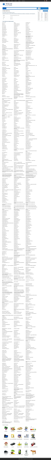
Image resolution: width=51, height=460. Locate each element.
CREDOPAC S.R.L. (28, 226)
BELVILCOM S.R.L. (16, 92)
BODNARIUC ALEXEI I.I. (28, 269)
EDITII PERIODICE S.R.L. (5, 244)
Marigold (27, 60)
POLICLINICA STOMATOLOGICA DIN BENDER (7, 331)
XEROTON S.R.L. (27, 188)
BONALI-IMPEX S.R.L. (28, 270)
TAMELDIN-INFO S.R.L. (4, 246)
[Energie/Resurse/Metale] (33, 436)
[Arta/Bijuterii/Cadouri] (19, 428)
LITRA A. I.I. (3, 373)
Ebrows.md (27, 67)
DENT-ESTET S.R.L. (16, 415)
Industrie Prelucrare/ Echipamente (26, 455)
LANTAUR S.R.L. (16, 324)
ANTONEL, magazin (28, 359)
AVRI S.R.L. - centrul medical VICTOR (6, 366)
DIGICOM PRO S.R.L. (16, 236)
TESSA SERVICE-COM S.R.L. (5, 162)
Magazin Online (4, 80)
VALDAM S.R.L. (15, 251)
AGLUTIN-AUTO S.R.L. (28, 345)
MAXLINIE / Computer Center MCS (17, 374)
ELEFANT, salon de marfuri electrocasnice (18, 152)
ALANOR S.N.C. (15, 350)
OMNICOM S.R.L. (27, 330)
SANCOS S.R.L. (4, 384)
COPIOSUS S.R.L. (16, 225)
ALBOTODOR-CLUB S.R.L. (29, 351)
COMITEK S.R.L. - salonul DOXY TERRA (18, 414)
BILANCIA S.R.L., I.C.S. (16, 268)
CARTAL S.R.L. (27, 197)
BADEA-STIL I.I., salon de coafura (29, 298)
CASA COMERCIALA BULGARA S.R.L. (6, 100)
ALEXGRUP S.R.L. (28, 107)
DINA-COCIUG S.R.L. (16, 237)
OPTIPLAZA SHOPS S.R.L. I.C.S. (29, 31)
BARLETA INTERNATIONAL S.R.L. (17, 90)
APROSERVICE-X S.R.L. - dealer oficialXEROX (19, 135)
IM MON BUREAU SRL (16, 30)
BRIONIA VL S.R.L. (28, 95)
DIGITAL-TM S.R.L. (28, 236)
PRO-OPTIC (27, 81)
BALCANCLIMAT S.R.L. (16, 143)
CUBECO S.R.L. (15, 228)
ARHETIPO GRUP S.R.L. (16, 136)
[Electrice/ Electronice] (26, 436)
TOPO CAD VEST (4, 42)
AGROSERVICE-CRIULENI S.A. (5, 348)
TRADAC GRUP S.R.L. (16, 121)
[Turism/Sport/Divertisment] (13, 451)
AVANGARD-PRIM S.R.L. (16, 264)
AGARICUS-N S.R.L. (16, 345)
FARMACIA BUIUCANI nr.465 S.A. (5, 367)
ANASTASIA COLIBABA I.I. (5, 357)
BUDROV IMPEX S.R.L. (28, 145)
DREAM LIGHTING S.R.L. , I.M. (29, 50)
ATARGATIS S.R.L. (16, 365)
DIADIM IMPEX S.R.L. (4, 235)
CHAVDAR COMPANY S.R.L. (5, 210)
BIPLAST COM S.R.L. (4, 40)
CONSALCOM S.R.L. (28, 315)
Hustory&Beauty (27, 79)
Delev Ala (15, 67)
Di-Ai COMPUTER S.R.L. (28, 234)
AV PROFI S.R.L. (27, 296)
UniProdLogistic (15, 28)
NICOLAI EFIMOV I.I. (4, 330)
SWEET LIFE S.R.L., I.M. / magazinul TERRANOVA (7, 402)
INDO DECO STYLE (4, 46)
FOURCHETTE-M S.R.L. (28, 319)
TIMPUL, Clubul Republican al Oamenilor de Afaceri (19, 163)
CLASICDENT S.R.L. (28, 413)
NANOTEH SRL (4, 51)
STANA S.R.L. (15, 398)
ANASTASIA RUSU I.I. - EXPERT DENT (18, 357)
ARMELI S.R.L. (15, 364)
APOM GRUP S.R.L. (16, 88)
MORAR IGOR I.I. (16, 31)
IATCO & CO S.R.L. (4, 30)
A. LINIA (3, 122)
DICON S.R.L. (27, 235)
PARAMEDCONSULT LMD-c (17, 63)
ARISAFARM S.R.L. (4, 364)
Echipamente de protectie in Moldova (6, 68)
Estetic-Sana (27, 68)
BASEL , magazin (27, 411)
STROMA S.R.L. (27, 64)
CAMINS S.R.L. (3, 195)
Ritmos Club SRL (4, 64)
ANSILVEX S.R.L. (27, 287)
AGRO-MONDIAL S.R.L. (28, 346)
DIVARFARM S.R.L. (28, 238)
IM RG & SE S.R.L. (28, 30)
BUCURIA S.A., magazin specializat (6, 312)
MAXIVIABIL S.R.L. (4, 374)
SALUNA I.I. (3, 82)
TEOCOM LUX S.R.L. (16, 160)
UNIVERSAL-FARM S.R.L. (5, 178)
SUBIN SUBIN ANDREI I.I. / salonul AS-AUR (30, 400)
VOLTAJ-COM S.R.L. (28, 187)
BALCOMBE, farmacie (28, 143)
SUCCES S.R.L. (4, 120)
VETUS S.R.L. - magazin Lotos (5, 184)
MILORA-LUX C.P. (4, 375)
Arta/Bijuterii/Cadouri (19, 431)
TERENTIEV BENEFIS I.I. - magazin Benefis (30, 160)
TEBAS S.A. (3, 158)
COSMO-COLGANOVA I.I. (5, 226)
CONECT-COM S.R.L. (28, 220)
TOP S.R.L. (27, 164)
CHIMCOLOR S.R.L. (28, 210)
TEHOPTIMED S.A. (16, 159)
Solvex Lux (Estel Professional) (17, 64)
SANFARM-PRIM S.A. (28, 384)
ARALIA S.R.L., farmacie (16, 361)
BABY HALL (3, 143)
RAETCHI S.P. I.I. (16, 331)
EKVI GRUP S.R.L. (4, 245)
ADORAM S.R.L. (4, 76)
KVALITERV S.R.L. (16, 245)
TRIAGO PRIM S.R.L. (4, 47)
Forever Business (4, 79)
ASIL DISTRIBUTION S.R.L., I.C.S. (5, 262)
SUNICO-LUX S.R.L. (28, 401)
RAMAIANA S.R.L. (4, 376)
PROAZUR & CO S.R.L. (16, 51)
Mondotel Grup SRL (4, 81)
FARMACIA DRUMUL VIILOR (17, 367)
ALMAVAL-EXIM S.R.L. (16, 108)
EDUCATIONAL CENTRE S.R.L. (17, 244)
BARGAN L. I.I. (15, 265)
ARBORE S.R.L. (4, 261)
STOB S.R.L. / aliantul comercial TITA (6, 400)
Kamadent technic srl (4, 31)
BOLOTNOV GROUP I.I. (16, 270)
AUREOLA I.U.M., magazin (5, 296)
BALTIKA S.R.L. (3, 90)
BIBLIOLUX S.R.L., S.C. (4, 268)
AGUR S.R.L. (15, 348)
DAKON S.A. (27, 229)
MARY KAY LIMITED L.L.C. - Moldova (6, 102)
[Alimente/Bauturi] (13, 428)
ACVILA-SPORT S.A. (28, 344)
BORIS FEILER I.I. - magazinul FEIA (29, 309)
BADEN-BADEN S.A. (4, 299)
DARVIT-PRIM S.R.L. (28, 247)
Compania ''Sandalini (28, 29)
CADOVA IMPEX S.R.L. (28, 193)
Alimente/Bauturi (13, 431)
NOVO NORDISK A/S (16, 330)
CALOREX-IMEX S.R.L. (16, 194)
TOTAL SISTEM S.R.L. (4, 165)
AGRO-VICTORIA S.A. (4, 347)
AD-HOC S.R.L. (27, 123)
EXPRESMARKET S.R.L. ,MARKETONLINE (30, 45)
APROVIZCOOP (4, 361)
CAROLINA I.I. (15, 197)
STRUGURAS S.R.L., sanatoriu (5, 65)
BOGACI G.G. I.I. (4, 270)
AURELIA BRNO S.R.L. (4, 89)
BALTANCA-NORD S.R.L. (28, 299)
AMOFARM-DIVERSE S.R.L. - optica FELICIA (19, 133)
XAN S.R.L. (15, 188)
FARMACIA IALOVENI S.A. (28, 367)
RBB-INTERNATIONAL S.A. (29, 331)
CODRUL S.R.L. (4, 216)
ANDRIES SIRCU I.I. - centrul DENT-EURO (6, 358)
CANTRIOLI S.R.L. (16, 195)
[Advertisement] (33, 4)
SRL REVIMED (27, 46)
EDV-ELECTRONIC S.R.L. (28, 244)
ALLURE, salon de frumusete (29, 283)
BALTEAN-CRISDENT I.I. (28, 89)
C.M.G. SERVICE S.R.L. (16, 193)
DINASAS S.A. (27, 237)
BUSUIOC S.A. (15, 98)
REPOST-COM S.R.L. (16, 377)
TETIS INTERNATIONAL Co (29, 162)
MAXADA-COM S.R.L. (28, 373)
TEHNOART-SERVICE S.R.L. (5, 159)
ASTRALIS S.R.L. (4, 264)
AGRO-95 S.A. (3, 346)
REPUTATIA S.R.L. (28, 377)
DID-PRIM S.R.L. (4, 236)
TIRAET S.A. (15, 164)
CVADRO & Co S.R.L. (28, 228)
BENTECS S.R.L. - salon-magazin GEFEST (18, 267)
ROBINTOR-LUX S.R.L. (28, 332)
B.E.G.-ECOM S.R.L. (16, 89)
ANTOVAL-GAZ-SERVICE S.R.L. (29, 134)
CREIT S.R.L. (3, 227)
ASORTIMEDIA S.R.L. (16, 111)
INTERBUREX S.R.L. (28, 322)
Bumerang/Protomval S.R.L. (5, 50)
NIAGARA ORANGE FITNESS (29, 328)
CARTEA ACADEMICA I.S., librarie (29, 366)
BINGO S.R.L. (27, 268)
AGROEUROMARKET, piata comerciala (30, 347)
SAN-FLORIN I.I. (15, 383)
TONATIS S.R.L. (4, 121)
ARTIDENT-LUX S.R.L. (28, 261)
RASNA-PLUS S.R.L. (16, 376)
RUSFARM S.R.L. (4, 382)
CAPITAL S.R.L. (27, 195)
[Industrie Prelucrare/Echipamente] (26, 451)
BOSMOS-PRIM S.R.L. (4, 145)
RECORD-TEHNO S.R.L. (28, 376)
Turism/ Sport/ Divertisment (13, 454)
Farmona (15, 69)
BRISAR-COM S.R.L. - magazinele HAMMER (19, 366)
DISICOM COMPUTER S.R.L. (5, 238)
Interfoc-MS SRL (15, 41)
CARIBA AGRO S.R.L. (28, 196)
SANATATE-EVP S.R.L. (28, 383)
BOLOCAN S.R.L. (27, 308)
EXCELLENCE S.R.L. (4, 318)
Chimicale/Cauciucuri (33, 431)
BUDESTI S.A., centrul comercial (17, 313)
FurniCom (27, 69)
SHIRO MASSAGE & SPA (28, 82)
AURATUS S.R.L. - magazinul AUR (6, 411)
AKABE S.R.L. (3, 107)
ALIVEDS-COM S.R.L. (4, 108)
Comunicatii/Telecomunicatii (19, 454)
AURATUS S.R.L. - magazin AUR (29, 88)
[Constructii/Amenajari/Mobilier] (13, 436)
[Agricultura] (6, 428)
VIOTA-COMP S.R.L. (16, 185)
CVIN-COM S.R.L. (4, 229)
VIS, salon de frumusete (4, 186)
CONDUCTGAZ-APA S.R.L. (17, 220)
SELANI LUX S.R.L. (28, 386)
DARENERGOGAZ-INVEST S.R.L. (29, 100)
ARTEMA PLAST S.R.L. (16, 76)
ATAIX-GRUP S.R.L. (28, 111)
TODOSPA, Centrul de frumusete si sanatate (30, 120)
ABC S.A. (15, 122)
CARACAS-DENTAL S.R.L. (17, 196)
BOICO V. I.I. (3, 308)
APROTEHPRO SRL (4, 29)
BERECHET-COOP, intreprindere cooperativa (19, 303)
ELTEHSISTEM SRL (16, 40)
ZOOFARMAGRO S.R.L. (28, 121)
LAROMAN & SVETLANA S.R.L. (29, 41)
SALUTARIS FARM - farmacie (29, 51)
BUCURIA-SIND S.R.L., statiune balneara (6, 313)
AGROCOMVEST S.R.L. (16, 347)
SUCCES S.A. (15, 401)
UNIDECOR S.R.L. (16, 47)
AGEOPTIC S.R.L (4, 124)
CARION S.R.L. (3, 197)
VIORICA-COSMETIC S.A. (5, 185)
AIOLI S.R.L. (15, 124)
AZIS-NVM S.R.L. (16, 142)
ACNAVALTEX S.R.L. (4, 344)
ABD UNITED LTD (28, 44)
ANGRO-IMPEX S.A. (28, 358)
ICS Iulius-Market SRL (28, 70)
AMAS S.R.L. (15, 109)
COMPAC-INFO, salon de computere (6, 218)
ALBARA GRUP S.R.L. (4, 351)
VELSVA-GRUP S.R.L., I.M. (29, 251)
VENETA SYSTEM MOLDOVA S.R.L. (29, 47)
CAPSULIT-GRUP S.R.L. (4, 196)
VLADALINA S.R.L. (28, 28)
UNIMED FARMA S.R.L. (16, 42)
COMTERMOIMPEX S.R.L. (28, 219)
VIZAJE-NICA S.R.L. (28, 186)
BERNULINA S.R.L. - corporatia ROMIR (30, 267)
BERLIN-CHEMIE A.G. (28, 92)
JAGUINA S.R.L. (27, 323)
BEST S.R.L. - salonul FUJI (28, 303)
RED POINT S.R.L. (16, 332)
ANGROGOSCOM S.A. (4, 287)
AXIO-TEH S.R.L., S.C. (4, 297)
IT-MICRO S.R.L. (15, 323)
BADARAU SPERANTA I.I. (16, 298)
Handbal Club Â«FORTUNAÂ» (5, 60)
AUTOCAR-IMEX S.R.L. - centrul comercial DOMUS (19, 296)
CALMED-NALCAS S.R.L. (5, 194)
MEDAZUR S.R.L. (28, 374)
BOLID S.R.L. (15, 308)
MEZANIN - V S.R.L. (16, 46)
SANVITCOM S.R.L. (16, 385)
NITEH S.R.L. (3, 63)
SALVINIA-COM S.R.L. (28, 382)
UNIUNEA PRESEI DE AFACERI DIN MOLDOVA (31, 246)
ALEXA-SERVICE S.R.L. (16, 107)
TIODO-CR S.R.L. (27, 402)
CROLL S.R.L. (3, 228)
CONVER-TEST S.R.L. (4, 225)
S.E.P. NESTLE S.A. (16, 382)
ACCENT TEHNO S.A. (4, 123)
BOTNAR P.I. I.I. (27, 412)
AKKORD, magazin (4, 350)
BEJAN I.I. (3, 267)
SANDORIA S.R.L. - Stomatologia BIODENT (18, 384)
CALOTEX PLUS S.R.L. (28, 194)
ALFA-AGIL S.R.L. (4, 22)
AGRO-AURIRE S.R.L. (16, 346)
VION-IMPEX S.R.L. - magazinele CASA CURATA (31, 184)
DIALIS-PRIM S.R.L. (16, 235)
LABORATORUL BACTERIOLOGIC (6, 324)
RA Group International (28, 63)
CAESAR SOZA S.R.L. (16, 247)
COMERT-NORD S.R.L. (28, 216)
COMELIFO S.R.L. (16, 216)
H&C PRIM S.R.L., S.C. (4, 70)
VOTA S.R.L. (3, 188)
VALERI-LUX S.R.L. (4, 67)
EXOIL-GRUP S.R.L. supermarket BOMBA (18, 318)
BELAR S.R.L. (27, 91)
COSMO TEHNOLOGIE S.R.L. (29, 225)
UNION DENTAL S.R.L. (16, 246)
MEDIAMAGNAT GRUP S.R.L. (29, 325)
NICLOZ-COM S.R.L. (16, 81)
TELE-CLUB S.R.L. (28, 159)
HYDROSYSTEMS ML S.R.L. (5, 41)
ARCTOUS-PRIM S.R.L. (28, 110)
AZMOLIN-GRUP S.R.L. (28, 142)
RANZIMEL (27, 245)
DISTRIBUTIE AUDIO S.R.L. (17, 238)
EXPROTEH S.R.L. (4, 69)
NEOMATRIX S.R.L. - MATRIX (17, 375)
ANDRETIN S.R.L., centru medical (29, 357)
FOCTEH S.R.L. (15, 319)
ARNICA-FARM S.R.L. (4, 365)
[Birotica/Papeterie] (26, 428)
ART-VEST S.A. (27, 136)
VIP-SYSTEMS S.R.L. (28, 185)
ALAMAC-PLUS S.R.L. (4, 260)
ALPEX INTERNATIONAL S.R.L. (29, 108)
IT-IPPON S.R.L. (4, 323)
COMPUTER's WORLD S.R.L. (17, 219)
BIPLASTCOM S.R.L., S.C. (5, 269)
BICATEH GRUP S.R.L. (28, 144)
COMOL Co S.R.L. (28, 217)
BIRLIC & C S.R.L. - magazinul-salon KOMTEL (19, 269)
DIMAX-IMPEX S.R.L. (4, 237)
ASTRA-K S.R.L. (27, 292)
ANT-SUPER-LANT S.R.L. (16, 134)
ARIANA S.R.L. (3, 111)
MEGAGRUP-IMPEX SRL (28, 80)
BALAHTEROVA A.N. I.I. (16, 299)
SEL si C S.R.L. (15, 386)
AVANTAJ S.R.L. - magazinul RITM (29, 365)
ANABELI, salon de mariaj (28, 260)
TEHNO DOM (27, 158)
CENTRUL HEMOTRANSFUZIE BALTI (18, 315)
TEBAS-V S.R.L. (15, 158)
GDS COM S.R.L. (16, 79)
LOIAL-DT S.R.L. (4, 325)
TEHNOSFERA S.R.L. (16, 120)
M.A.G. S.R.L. (15, 373)
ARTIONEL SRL (15, 29)
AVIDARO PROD (4, 45)
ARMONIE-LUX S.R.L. (28, 364)
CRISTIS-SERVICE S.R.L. (28, 227)
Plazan (14, 22)
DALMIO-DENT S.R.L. (4, 415)
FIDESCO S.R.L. (27, 318)
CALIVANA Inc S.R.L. (4, 146)
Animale (33, 454)
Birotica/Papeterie (26, 431)
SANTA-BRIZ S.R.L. (4, 385)
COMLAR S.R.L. (4, 217)
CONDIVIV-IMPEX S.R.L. (4, 220)
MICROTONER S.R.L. (16, 102)
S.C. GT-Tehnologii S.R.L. (28, 40)
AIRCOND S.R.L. (27, 124)
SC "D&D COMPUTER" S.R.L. (29, 102)
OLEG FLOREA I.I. (28, 375)
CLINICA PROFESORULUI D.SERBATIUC (6, 414)
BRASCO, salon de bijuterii (17, 95)
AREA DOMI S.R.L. (4, 136)
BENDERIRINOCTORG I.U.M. (5, 303)
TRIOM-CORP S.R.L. (16, 65)
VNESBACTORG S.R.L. (16, 187)
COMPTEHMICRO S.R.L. (28, 218)
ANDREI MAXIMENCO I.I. (5, 134)
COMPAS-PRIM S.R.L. (16, 218)
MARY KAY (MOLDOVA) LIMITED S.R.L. (18, 325)
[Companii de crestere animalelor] (33, 451)
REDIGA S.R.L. (3, 377)
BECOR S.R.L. (15, 91)
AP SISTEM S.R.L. (4, 88)
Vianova (3, 44)
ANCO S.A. (27, 109)
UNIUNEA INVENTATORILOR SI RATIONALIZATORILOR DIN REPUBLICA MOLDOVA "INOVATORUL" (31, 172)
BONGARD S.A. (4, 95)
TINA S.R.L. (27, 163)
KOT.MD (15, 101)
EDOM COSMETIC (16, 68)
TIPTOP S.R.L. (3, 164)
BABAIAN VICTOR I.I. (16, 297)
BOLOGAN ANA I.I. (4, 309)
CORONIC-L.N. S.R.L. (16, 45)
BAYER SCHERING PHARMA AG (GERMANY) (31, 265)
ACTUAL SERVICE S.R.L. (16, 344)
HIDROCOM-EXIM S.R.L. (5, 101)
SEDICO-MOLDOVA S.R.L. (5, 386)
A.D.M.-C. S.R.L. (4, 247)
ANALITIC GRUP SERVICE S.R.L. (29, 133)
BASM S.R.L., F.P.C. (4, 91)
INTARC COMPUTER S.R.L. (17, 322)
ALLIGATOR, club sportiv (16, 283)
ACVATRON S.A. (15, 123)
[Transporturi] (6, 451)
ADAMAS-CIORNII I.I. (4, 345)
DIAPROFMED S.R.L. (4, 251)
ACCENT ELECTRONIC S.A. (29, 122)
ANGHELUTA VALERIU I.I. (17, 358)
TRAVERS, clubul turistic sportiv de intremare (19, 165)
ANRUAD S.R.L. (15, 287)
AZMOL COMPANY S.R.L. (5, 193)
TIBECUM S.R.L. (4, 163)
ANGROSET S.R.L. (4, 110)
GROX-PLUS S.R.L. (28, 152)
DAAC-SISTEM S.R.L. (16, 229)
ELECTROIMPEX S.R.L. (4, 152)
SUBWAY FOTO (4, 401)
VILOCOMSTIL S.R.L (28, 22)
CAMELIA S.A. (15, 146)
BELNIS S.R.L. (3, 92)
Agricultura (6, 431)
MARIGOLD (27, 101)
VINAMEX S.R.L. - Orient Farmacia (17, 184)
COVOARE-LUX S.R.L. (16, 226)
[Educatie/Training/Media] (19, 436)
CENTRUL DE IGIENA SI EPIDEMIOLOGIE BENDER (19, 100)
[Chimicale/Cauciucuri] (33, 428)
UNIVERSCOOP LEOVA (16, 178)
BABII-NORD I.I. (27, 297)
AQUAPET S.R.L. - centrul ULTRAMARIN (30, 135)
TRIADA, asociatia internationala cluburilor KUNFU (31, 165)
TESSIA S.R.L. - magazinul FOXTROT (18, 162)
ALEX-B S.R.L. (15, 260)
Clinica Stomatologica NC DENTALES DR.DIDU (19, 50)
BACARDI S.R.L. (4, 298)
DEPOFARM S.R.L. (4, 234)
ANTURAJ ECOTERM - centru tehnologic (6, 135)
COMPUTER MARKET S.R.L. (5, 219)
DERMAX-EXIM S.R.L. (16, 234)
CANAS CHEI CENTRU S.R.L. (29, 146)
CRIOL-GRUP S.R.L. (28, 414)
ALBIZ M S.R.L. (15, 351)
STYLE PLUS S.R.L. (16, 400)
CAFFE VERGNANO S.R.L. (29, 98)
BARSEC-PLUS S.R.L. (28, 90)
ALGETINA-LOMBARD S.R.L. (5, 283)
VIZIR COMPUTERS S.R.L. (5, 187)
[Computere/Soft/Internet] (6, 436)
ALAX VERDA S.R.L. (28, 350)
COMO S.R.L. (15, 217)
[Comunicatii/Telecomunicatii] (19, 451)
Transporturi (6, 454)
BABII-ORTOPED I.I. (28, 264)
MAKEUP (15, 80)
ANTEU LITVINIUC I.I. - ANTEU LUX (18, 110)
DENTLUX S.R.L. (27, 415)
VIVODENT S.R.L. (16, 186)
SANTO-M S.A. (15, 82)
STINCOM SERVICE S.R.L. (29, 398)
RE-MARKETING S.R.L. (4, 332)
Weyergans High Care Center (17, 44)
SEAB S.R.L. (27, 385)
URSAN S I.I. (27, 178)
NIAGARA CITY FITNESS (16, 328)
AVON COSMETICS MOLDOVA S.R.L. (6, 142)
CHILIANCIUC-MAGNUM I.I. (17, 210)
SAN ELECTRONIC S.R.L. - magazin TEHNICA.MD (7, 383)
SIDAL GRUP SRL (4, 28)
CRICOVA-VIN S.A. (16, 227)
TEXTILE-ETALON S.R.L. (16, 402)
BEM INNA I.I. (15, 144)
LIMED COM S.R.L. (28, 324)
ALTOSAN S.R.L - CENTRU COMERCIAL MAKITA (7, 109)
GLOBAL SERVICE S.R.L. (5, 322)
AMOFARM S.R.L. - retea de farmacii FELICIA (7, 133)
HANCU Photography (16, 70)
